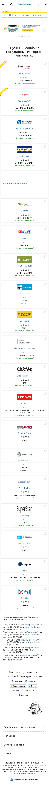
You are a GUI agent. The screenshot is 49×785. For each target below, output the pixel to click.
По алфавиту (7, 11)
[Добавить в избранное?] (45, 64)
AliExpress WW (31, 624)
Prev (5, 30)
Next (44, 30)
